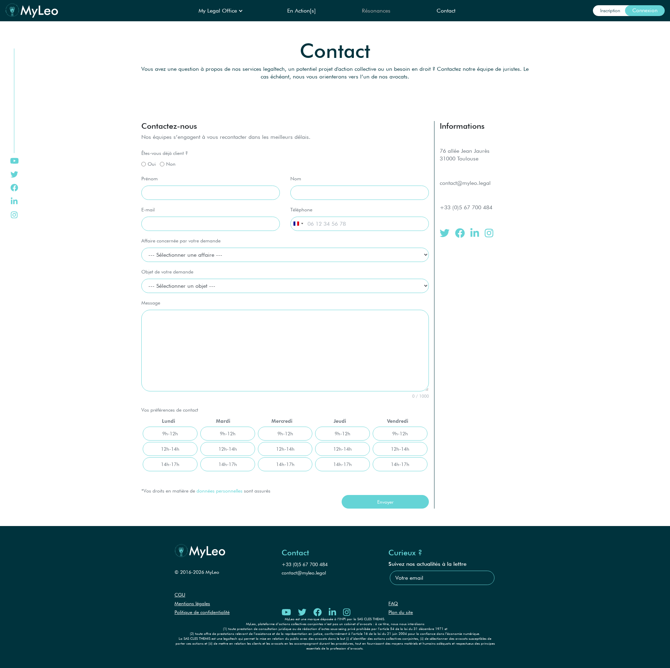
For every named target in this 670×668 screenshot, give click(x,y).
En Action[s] (301, 10)
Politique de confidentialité (202, 612)
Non (171, 164)
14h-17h (170, 464)
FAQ (393, 603)
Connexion (644, 10)
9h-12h (170, 433)
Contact (446, 10)
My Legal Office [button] (219, 10)
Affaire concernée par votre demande (181, 240)
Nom (295, 178)
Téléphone (301, 209)
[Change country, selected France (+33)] (298, 224)
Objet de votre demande (167, 272)
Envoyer (385, 502)
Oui (152, 164)
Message (150, 303)
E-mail (148, 209)
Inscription (610, 10)
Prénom (149, 178)
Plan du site (400, 612)
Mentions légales (192, 603)
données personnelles (219, 491)
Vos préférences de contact (169, 410)
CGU (179, 595)
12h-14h (170, 449)
